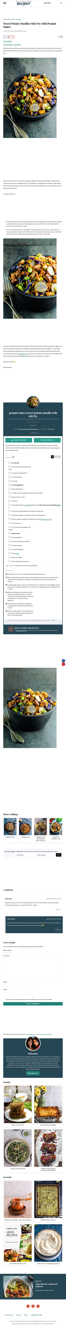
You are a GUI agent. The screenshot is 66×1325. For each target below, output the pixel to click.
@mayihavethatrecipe (21, 630)
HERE (58, 505)
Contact (18, 1315)
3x (59, 456)
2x (56, 456)
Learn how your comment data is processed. (39, 1034)
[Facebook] (28, 1306)
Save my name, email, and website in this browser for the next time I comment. (29, 999)
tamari (17, 553)
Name (5, 982)
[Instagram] (38, 1306)
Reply (58, 910)
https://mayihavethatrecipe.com (28, 429)
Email (5, 989)
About (26, 1315)
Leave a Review (7, 41)
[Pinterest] (33, 1306)
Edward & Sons (23, 354)
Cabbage (18, 19)
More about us (32, 1073)
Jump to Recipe (7, 44)
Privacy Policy (9, 1315)
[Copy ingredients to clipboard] (13, 457)
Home (12, 19)
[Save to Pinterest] (63, 664)
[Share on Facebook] (63, 660)
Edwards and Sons (46, 519)
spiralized (27, 505)
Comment (6, 956)
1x (52, 456)
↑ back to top (36, 1315)
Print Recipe (17, 44)
